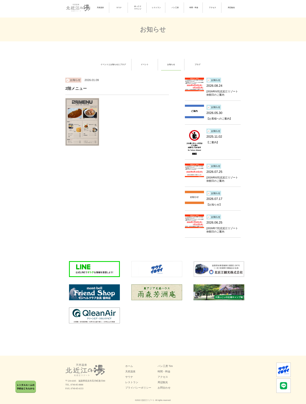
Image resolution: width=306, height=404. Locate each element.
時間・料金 (193, 8)
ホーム (129, 366)
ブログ (197, 64)
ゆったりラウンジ (137, 7)
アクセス (212, 8)
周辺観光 (231, 8)
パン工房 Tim (165, 366)
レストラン (156, 8)
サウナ (119, 8)
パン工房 (175, 8)
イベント (145, 64)
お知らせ (171, 64)
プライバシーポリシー (138, 387)
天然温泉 (100, 8)
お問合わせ (164, 387)
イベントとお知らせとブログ (113, 64)
